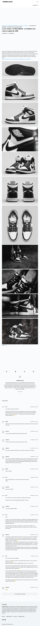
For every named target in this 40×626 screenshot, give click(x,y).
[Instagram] (5, 619)
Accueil (3, 25)
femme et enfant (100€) (26, 59)
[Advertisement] (20, 15)
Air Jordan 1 (26, 25)
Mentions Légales (21, 616)
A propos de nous (9, 616)
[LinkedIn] (33, 371)
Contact (3, 616)
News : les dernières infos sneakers (12, 25)
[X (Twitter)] (15, 371)
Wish (6, 345)
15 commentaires (11, 33)
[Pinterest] (24, 371)
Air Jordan (21, 25)
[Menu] (37, 1)
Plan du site (15, 616)
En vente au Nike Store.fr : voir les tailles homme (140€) (11, 59)
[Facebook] (6, 371)
